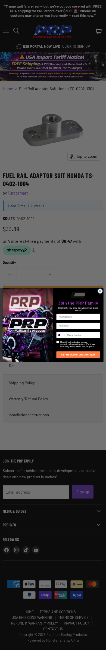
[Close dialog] (100, 291)
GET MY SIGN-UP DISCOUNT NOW (78, 355)
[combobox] (61, 335)
